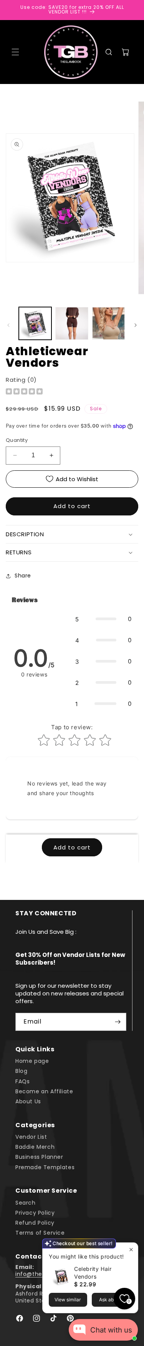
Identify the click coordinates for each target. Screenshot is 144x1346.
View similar (68, 1299)
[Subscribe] (117, 1022)
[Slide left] (8, 325)
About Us (28, 1101)
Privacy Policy (35, 1213)
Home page (32, 1061)
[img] (24, 392)
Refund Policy (35, 1223)
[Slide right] (135, 325)
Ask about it (111, 1299)
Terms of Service (40, 1233)
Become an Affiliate (44, 1091)
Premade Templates (44, 1167)
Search (25, 1203)
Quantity (17, 440)
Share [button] (23, 575)
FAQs (22, 1081)
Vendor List (31, 1137)
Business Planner (39, 1157)
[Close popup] (131, 1249)
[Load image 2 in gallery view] (71, 323)
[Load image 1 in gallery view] (35, 323)
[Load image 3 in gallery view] (108, 323)
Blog (21, 1071)
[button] (15, 52)
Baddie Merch (35, 1147)
